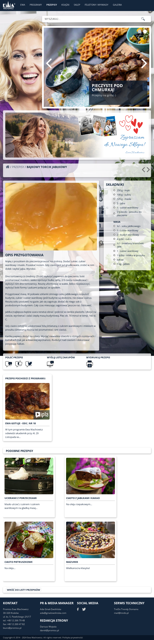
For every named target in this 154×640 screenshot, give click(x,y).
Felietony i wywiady (96, 4)
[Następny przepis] (149, 171)
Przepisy (51, 4)
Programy (36, 4)
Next (144, 63)
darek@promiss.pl (49, 630)
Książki (65, 4)
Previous (49, 63)
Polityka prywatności (72, 637)
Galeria (117, 4)
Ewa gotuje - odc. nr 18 (20, 423)
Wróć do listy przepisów (23, 589)
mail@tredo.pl (121, 613)
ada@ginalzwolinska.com (53, 613)
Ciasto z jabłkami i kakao (83, 498)
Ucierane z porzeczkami (21, 498)
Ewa (22, 4)
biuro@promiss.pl (12, 628)
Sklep (77, 4)
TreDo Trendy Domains (126, 609)
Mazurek (72, 562)
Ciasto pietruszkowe (18, 562)
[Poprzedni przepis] (144, 171)
